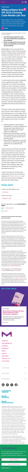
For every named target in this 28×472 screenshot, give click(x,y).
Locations (5, 361)
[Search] (23, 2)
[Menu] (25, 2)
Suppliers (5, 356)
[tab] (14, 367)
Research (5, 348)
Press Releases (5, 7)
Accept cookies (14, 459)
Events (4, 353)
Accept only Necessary (14, 464)
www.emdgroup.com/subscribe (19, 277)
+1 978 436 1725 (9, 208)
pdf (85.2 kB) (5, 192)
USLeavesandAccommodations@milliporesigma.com (12, 441)
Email (6, 211)
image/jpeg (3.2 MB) (7, 198)
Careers (5, 346)
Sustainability (7, 343)
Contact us (6, 358)
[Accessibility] (24, 9)
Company (5, 341)
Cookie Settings (5, 468)
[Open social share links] (2, 28)
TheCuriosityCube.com (15, 176)
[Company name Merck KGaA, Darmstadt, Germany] (3, 2)
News (4, 351)
